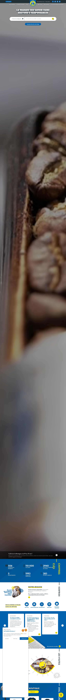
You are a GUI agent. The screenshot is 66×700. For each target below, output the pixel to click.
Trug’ (27, 4)
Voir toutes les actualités (52, 646)
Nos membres (12, 4)
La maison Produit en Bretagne (57, 4)
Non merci (15, 638)
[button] (4, 624)
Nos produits (46, 4)
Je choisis (7, 638)
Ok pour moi (24, 638)
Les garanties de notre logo (33, 24)
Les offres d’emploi (20, 4)
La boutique (8, 1)
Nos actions (48, 1)
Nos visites (40, 4)
